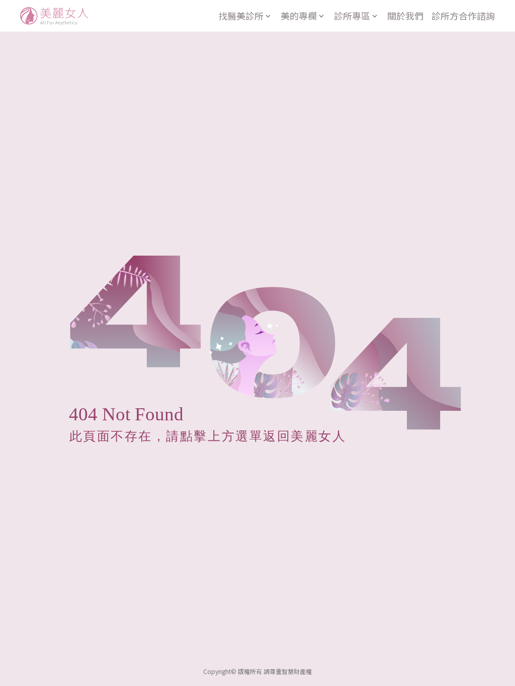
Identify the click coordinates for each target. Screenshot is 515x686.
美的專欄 (299, 15)
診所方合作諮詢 (463, 15)
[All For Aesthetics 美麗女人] (54, 16)
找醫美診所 (241, 15)
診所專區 (352, 15)
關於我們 (405, 15)
